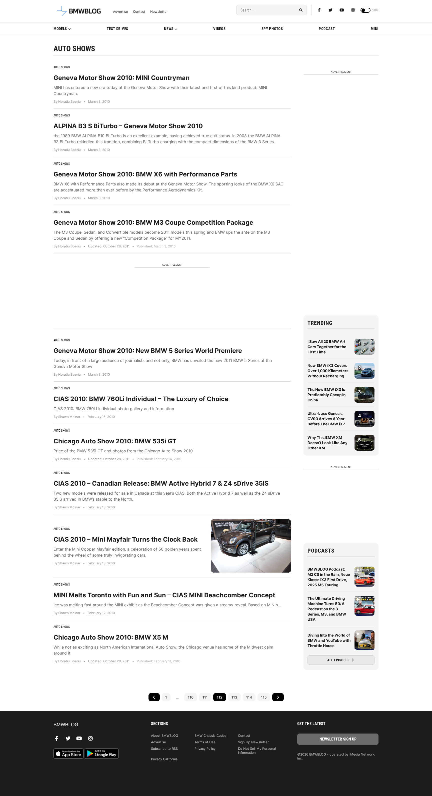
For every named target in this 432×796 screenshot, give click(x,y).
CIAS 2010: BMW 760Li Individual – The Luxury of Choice (141, 399)
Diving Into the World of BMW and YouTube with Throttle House (329, 640)
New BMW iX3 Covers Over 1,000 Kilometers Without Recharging (328, 370)
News (169, 28)
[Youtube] (341, 9)
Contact (139, 11)
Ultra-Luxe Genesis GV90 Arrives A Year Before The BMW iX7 (326, 418)
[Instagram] (353, 9)
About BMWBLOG (164, 736)
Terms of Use (205, 742)
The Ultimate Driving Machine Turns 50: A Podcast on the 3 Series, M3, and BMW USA (327, 609)
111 (205, 697)
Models (60, 28)
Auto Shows (62, 67)
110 (191, 697)
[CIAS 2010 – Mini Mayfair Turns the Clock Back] (251, 546)
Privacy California (164, 759)
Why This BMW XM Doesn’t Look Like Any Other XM (328, 442)
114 (249, 697)
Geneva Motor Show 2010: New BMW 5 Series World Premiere (148, 350)
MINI (374, 28)
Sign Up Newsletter (253, 742)
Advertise (120, 11)
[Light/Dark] (365, 10)
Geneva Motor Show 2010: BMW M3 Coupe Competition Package (153, 222)
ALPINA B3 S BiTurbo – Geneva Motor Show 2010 (128, 126)
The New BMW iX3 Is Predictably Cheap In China (327, 394)
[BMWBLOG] (94, 725)
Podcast (327, 28)
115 (264, 697)
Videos (219, 28)
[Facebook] (319, 9)
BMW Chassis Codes (210, 736)
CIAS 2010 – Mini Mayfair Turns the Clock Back (126, 539)
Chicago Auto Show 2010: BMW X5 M (111, 637)
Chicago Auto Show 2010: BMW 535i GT (115, 441)
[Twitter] (330, 9)
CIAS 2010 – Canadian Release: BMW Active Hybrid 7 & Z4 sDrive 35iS (161, 483)
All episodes (338, 660)
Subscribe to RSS (164, 749)
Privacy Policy (205, 749)
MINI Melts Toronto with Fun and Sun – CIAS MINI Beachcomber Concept (164, 595)
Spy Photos (272, 28)
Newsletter (159, 11)
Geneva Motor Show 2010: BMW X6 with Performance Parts (145, 174)
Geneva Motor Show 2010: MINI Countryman (122, 77)
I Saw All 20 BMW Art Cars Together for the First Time (327, 346)
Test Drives (117, 28)
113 (234, 697)
